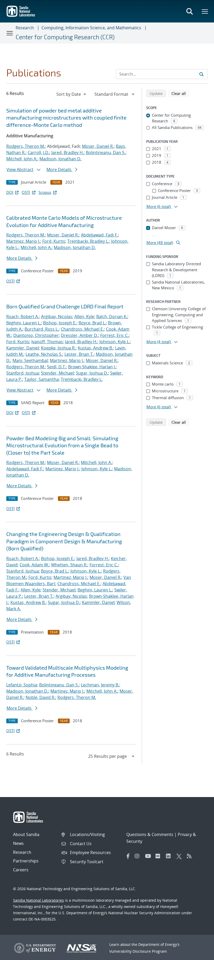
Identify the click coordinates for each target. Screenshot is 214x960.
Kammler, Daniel (22, 348)
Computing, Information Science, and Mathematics (91, 28)
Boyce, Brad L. (92, 323)
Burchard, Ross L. (42, 329)
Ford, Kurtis (53, 241)
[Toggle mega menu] (205, 11)
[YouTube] (149, 856)
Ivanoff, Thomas (47, 342)
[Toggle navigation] (10, 33)
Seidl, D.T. (56, 367)
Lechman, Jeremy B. (100, 685)
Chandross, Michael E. (82, 329)
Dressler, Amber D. (79, 335)
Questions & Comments (149, 834)
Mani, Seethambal (30, 360)
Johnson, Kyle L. (114, 342)
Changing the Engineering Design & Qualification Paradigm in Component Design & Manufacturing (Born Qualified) (64, 541)
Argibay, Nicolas (56, 316)
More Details (59, 169)
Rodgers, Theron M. (25, 146)
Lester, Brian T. (79, 354)
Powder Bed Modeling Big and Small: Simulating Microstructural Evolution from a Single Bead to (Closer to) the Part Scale (62, 445)
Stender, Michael (57, 373)
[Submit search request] (201, 74)
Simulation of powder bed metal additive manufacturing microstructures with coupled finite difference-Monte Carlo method (66, 117)
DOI (9, 192)
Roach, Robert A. (22, 316)
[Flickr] (159, 856)
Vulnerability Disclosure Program (138, 951)
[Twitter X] (180, 856)
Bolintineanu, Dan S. (106, 152)
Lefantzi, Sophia (21, 685)
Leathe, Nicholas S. (44, 354)
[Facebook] (128, 856)
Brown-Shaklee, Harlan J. (92, 367)
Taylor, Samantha (41, 379)
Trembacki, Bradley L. (88, 241)
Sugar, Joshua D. (92, 373)
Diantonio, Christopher (36, 335)
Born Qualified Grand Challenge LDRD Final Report (64, 306)
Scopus (44, 192)
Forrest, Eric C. (114, 335)
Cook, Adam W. (34, 565)
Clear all (180, 93)
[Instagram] (138, 856)
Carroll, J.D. (38, 152)
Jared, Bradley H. (67, 152)
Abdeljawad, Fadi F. (99, 235)
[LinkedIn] (170, 856)
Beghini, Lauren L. (23, 323)
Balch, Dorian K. (111, 316)
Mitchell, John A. (21, 159)
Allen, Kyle (84, 316)
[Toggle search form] (189, 11)
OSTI (26, 192)
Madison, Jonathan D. (60, 159)
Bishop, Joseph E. (59, 323)
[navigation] (71, 94)
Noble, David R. (40, 697)
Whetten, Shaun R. (69, 565)
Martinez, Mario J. (23, 241)
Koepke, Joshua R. (58, 348)
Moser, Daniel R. (98, 146)
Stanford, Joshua (22, 373)
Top (198, 954)
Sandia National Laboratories (38, 900)
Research (25, 28)
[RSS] (191, 856)
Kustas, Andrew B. (95, 348)
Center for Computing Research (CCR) (65, 37)
